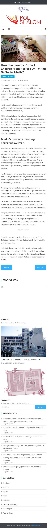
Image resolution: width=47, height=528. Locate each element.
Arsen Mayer (23, 81)
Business (6, 483)
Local (5, 496)
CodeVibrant (36, 525)
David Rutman (19, 363)
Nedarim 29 (5, 400)
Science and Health (7, 76)
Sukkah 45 (5, 319)
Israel (5, 491)
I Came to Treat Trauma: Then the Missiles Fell (21, 360)
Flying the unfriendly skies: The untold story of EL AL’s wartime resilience (23, 447)
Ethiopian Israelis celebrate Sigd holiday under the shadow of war (8, 267)
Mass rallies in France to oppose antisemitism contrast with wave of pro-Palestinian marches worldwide (41, 267)
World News (8, 513)
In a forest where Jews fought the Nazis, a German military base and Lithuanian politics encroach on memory (22, 457)
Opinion (6, 500)
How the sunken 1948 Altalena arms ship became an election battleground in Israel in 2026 (23, 420)
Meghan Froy (21, 323)
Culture (6, 487)
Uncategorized (8, 509)
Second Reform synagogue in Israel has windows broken (22, 468)
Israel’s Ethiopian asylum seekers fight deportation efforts (22, 438)
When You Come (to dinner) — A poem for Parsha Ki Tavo (23, 429)
